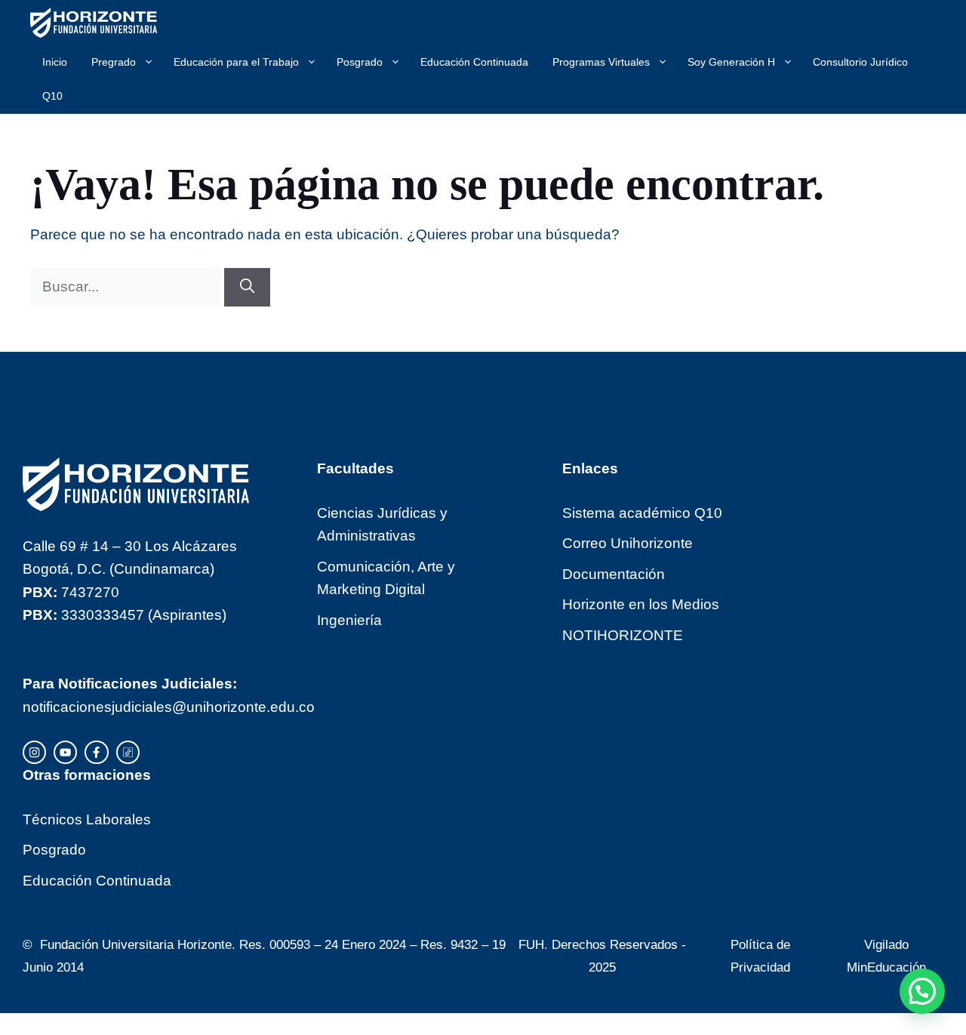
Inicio (54, 62)
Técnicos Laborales (87, 819)
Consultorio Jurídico (860, 62)
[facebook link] (96, 752)
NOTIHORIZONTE (622, 635)
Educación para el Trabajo (236, 62)
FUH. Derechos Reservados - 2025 (602, 956)
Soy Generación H (731, 62)
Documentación (613, 574)
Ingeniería (349, 620)
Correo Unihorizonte (627, 543)
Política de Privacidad (760, 956)
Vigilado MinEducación (886, 956)
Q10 (52, 96)
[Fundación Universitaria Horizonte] (93, 22)
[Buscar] (247, 287)
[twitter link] (65, 752)
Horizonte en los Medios (640, 604)
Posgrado (360, 62)
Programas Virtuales (601, 62)
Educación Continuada (474, 62)
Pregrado (113, 62)
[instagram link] (34, 752)
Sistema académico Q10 (642, 513)
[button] (922, 991)
